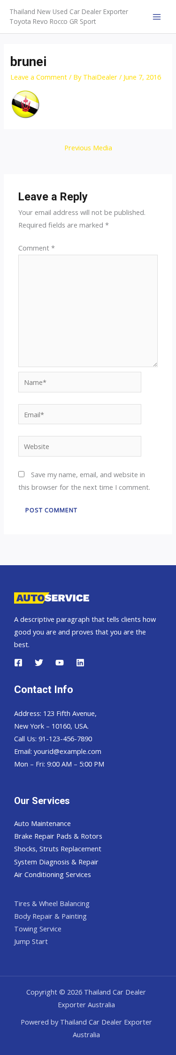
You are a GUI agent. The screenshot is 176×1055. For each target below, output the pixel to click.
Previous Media (88, 147)
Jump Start (31, 941)
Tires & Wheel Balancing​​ (52, 903)
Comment (36, 247)
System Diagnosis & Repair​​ (56, 861)
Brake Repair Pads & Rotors (58, 836)
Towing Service (37, 928)
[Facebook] (18, 662)
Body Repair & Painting (50, 916)
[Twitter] (39, 662)
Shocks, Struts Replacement (57, 848)
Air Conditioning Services (52, 874)
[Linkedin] (80, 662)
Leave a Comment (38, 76)
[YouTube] (59, 662)
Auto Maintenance (42, 823)
